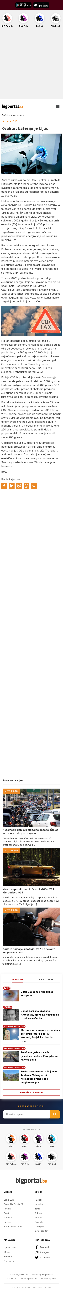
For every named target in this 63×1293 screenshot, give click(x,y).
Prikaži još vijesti (31, 1092)
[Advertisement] (31, 65)
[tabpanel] (31, 1040)
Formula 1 (40, 1221)
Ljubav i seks (10, 1247)
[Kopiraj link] (34, 486)
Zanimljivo (9, 1260)
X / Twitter (45, 1257)
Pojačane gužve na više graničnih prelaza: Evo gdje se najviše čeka (39, 1056)
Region (7, 1208)
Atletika (38, 1217)
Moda (7, 1252)
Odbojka (39, 1213)
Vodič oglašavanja (29, 1278)
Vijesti (8, 1192)
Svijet (6, 1213)
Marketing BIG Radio (19, 1274)
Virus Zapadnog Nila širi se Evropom (37, 993)
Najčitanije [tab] (46, 979)
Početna (6, 115)
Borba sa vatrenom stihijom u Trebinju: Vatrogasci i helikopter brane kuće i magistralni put (39, 1077)
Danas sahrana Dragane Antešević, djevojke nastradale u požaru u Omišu (40, 1014)
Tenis (37, 1208)
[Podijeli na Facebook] (4, 486)
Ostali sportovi (42, 1230)
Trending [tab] (17, 979)
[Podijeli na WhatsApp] (26, 486)
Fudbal (38, 1199)
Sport (38, 1192)
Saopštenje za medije (14, 1226)
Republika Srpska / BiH (15, 1204)
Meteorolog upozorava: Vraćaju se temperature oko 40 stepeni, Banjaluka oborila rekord (40, 1035)
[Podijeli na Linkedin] (12, 486)
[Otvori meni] (58, 106)
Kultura (7, 1221)
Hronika (8, 1217)
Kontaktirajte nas (48, 1278)
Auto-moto (18, 115)
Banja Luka (9, 1199)
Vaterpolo (39, 1226)
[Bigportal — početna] (12, 106)
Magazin (9, 1239)
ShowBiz (8, 1256)
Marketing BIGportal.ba (42, 1274)
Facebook (44, 1247)
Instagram (45, 1252)
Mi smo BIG (12, 1278)
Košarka (39, 1204)
